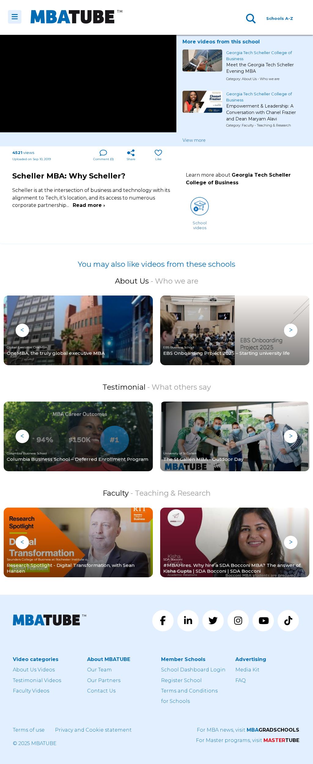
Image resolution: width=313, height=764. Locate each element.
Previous (22, 330)
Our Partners (103, 680)
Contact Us (101, 691)
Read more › (89, 205)
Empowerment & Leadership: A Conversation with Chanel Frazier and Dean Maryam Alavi (261, 110)
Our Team (99, 670)
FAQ (240, 680)
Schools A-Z (279, 18)
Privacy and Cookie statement (93, 730)
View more (194, 140)
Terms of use (29, 730)
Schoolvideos (200, 225)
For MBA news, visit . (248, 730)
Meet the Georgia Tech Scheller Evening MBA (260, 68)
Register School (181, 680)
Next (290, 330)
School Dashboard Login (193, 670)
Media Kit (247, 670)
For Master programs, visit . (248, 740)
